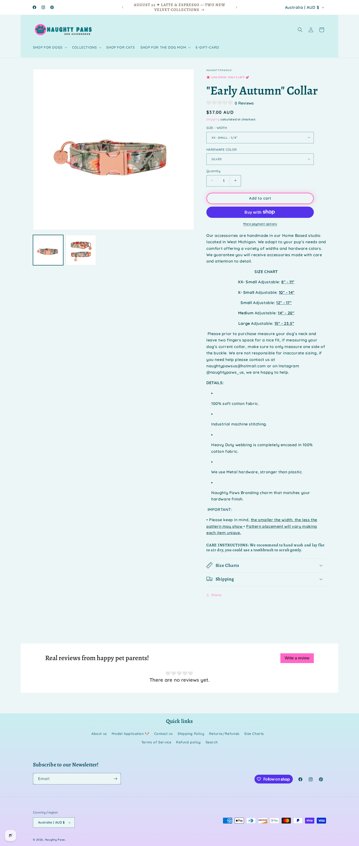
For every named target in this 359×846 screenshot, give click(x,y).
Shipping (213, 119)
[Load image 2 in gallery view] (81, 250)
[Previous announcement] (122, 7)
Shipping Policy (191, 733)
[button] (49, 47)
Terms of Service (156, 742)
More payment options (260, 223)
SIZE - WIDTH (216, 127)
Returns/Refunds (224, 733)
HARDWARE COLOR (221, 149)
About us (99, 733)
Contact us (163, 733)
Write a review (297, 658)
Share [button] (216, 594)
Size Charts (254, 733)
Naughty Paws (55, 839)
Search (212, 742)
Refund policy (188, 742)
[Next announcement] (236, 7)
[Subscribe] (115, 778)
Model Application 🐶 (130, 733)
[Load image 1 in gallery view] (48, 250)
